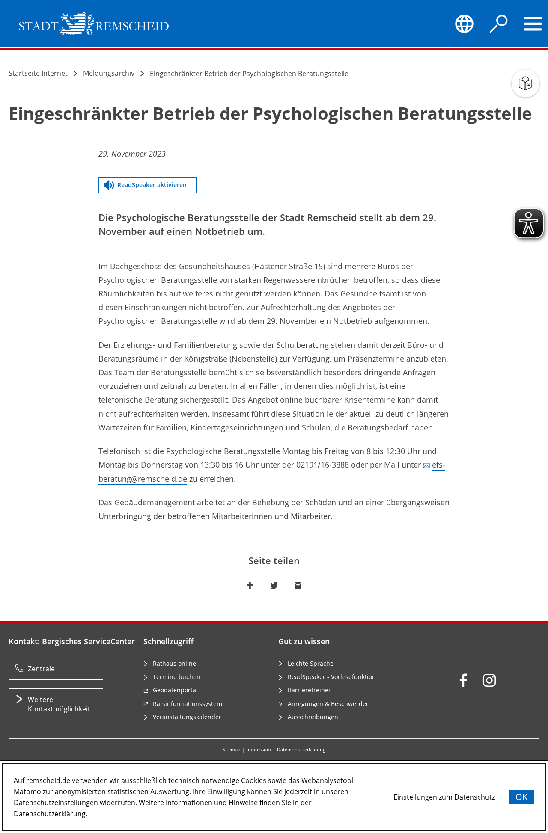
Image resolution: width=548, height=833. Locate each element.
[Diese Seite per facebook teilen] (250, 585)
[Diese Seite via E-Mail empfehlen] (298, 585)
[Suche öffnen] (498, 23)
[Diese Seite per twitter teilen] (274, 585)
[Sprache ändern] (464, 23)
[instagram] (489, 680)
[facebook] (463, 680)
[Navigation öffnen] (533, 23)
